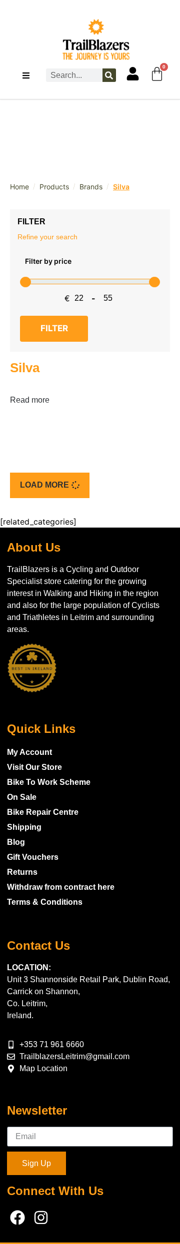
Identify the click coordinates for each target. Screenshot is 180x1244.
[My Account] (133, 73)
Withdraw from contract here (60, 887)
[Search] (109, 75)
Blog (16, 842)
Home (19, 186)
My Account (29, 752)
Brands (91, 186)
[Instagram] (41, 1217)
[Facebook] (17, 1217)
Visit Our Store (34, 767)
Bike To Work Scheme (48, 782)
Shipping (24, 827)
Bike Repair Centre (42, 812)
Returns (22, 872)
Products (54, 186)
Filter (54, 328)
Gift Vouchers (32, 857)
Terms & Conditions (44, 902)
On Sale (21, 797)
